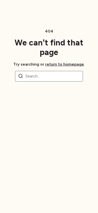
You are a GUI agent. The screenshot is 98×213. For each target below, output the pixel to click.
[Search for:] (49, 76)
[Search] (20, 76)
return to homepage (64, 64)
